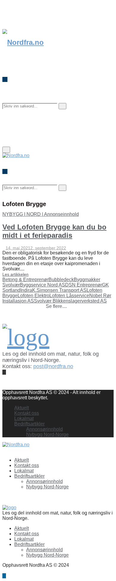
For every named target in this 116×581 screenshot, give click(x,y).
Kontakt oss (26, 413)
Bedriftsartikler (29, 423)
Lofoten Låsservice (69, 295)
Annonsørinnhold (44, 429)
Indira (26, 290)
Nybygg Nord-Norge (47, 434)
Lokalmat (24, 418)
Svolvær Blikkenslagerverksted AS (70, 300)
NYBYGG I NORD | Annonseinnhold (40, 214)
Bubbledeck (61, 279)
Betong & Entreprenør (25, 279)
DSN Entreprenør (83, 284)
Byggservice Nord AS (42, 284)
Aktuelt (21, 407)
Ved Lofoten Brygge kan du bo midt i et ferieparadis (54, 231)
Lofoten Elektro (33, 295)
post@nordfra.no (53, 366)
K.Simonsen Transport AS (59, 290)
